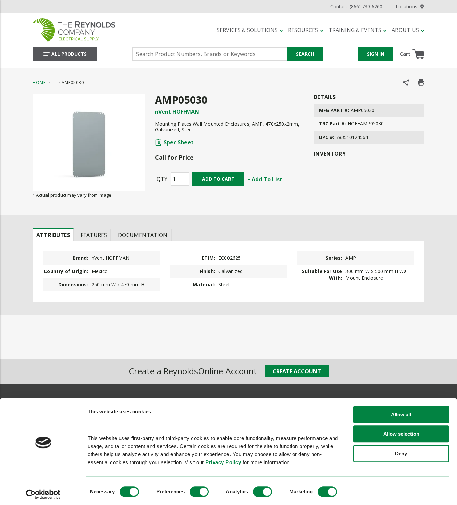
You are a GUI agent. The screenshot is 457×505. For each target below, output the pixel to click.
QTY (162, 179)
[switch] (199, 491)
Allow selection (401, 434)
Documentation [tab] (142, 235)
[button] (250, 30)
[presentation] (53, 234)
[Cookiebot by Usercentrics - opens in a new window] (43, 494)
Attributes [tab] (53, 235)
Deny (401, 453)
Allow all (401, 414)
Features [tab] (94, 235)
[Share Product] (406, 82)
